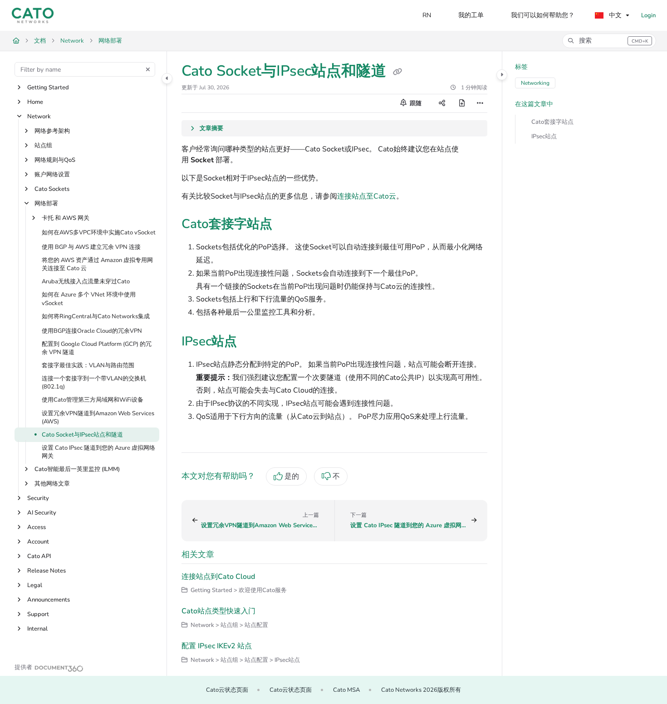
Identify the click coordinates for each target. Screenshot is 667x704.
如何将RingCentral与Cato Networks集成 (96, 316)
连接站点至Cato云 (366, 196)
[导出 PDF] (462, 103)
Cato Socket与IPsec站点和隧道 (82, 435)
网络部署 (110, 41)
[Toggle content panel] (501, 74)
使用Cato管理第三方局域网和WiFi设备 (92, 400)
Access (36, 528)
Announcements (48, 600)
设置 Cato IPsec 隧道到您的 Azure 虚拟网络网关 (98, 452)
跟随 (415, 103)
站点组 (43, 145)
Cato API (39, 557)
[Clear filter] (148, 69)
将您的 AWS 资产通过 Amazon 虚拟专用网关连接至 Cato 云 (97, 264)
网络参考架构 (52, 131)
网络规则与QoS (54, 160)
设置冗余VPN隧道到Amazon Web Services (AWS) (98, 417)
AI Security (41, 513)
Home (35, 102)
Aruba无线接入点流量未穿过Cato (86, 282)
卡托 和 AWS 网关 (65, 218)
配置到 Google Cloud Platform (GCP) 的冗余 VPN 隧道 (97, 348)
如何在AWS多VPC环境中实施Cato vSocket (99, 232)
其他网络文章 (52, 484)
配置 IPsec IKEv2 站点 (216, 646)
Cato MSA (346, 690)
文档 (40, 41)
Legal (34, 586)
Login (648, 15)
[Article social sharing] (442, 103)
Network (72, 41)
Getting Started (48, 87)
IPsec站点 (544, 136)
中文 (614, 15)
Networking (535, 83)
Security (38, 499)
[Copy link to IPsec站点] (251, 342)
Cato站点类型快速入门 (218, 611)
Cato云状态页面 (227, 690)
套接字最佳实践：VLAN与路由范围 (88, 365)
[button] (609, 41)
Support (38, 615)
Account (38, 542)
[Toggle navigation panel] (167, 78)
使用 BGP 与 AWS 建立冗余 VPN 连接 (91, 247)
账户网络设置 (52, 174)
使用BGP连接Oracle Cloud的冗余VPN (92, 331)
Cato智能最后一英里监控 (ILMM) (77, 470)
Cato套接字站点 (552, 122)
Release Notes (46, 571)
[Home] (32, 15)
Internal (37, 629)
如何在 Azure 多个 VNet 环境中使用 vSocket (89, 299)
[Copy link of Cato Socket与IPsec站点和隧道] (397, 72)
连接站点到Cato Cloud (218, 577)
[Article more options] (480, 103)
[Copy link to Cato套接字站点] (287, 225)
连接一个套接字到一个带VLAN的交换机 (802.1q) (94, 383)
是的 (291, 476)
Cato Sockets (51, 189)
